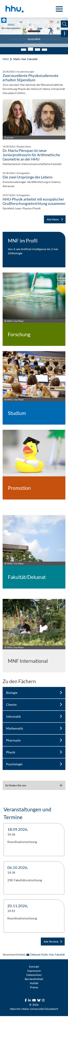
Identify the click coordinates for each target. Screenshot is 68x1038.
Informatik (13, 713)
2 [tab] (30, 46)
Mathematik (14, 725)
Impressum (34, 967)
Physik (10, 749)
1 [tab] (23, 46)
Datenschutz (34, 971)
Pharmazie (13, 737)
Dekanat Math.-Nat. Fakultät (47, 951)
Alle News (53, 215)
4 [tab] (44, 46)
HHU (6, 55)
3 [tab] (37, 45)
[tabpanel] (34, 31)
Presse (34, 983)
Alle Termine (51, 938)
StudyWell (34, 39)
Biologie (11, 689)
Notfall (34, 979)
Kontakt (34, 963)
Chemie (11, 701)
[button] (64, 24)
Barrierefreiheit (34, 975)
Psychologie (14, 761)
